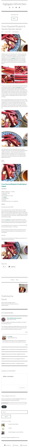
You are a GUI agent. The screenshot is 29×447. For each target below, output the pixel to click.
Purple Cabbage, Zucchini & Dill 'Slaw (15, 432)
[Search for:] (14, 412)
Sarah (2, 31)
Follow (4, 406)
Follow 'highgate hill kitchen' (8, 396)
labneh (5, 197)
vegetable (13, 58)
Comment (22, 387)
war (14, 87)
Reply (27, 332)
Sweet (13, 31)
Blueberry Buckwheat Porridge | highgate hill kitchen (16, 349)
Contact (10, 428)
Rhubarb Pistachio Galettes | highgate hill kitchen (15, 354)
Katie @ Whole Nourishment (14, 318)
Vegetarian (17, 31)
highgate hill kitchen (14, 4)
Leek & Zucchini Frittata (13, 424)
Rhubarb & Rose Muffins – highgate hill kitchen (14, 363)
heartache (18, 87)
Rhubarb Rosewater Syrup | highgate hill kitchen (15, 358)
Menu (14, 18)
